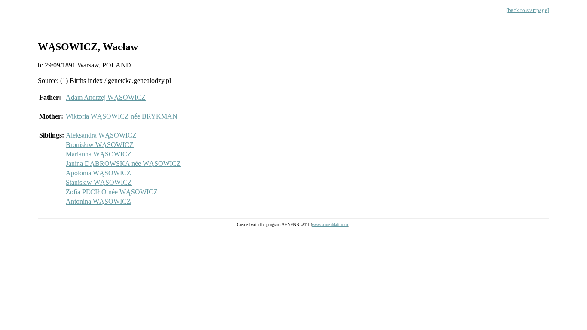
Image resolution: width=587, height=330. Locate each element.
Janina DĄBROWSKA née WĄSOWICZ (123, 163)
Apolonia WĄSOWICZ (98, 173)
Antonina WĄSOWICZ (98, 201)
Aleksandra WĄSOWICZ (101, 135)
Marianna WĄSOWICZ (98, 154)
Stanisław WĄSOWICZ (99, 182)
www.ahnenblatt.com (330, 224)
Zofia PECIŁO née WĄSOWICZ (112, 192)
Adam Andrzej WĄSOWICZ (106, 97)
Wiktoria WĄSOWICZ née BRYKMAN (121, 116)
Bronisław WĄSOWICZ (100, 144)
